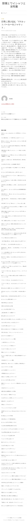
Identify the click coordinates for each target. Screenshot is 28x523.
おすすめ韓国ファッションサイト (8, 370)
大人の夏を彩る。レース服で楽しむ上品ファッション (12, 137)
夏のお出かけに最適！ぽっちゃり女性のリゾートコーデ (13, 288)
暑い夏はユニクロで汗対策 (7, 415)
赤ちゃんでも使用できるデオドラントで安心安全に (12, 505)
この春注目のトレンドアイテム (8, 342)
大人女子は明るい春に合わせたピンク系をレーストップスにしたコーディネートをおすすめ (13, 468)
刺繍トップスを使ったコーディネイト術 (9, 485)
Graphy (16, 520)
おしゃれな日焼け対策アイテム (8, 309)
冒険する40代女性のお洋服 (7, 306)
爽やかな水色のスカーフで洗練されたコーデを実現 (13, 119)
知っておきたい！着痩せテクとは (8, 394)
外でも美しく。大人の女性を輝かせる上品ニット (11, 244)
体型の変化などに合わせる (7, 302)
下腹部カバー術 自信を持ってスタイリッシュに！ (12, 502)
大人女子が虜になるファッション (8, 325)
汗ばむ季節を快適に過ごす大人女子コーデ (10, 432)
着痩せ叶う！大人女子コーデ (7, 401)
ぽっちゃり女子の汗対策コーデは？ (9, 422)
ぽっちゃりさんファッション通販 (8, 339)
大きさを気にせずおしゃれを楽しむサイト (10, 322)
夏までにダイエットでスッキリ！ (8, 442)
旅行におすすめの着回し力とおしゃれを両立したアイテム (13, 319)
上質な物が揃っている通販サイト (8, 312)
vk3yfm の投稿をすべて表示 (7, 104)
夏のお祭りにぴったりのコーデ (8, 315)
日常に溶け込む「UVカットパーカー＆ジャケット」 (12, 332)
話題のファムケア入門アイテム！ (8, 448)
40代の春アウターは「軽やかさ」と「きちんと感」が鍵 (13, 203)
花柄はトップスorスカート (7, 404)
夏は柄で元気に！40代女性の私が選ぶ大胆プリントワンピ (13, 296)
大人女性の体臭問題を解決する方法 (9, 425)
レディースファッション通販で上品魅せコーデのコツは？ (13, 476)
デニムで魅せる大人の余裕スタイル (9, 237)
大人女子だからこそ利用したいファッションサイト (12, 398)
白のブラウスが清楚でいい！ (8, 114)
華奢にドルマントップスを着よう (8, 352)
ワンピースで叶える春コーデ (7, 438)
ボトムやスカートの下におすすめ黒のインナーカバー (12, 429)
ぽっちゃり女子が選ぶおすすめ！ (8, 380)
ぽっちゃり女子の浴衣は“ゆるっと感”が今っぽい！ (12, 172)
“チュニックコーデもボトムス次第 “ (9, 407)
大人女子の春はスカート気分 (7, 445)
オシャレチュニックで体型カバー (8, 345)
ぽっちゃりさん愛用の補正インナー (9, 299)
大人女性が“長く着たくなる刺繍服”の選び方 (10, 164)
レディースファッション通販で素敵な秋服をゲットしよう (13, 479)
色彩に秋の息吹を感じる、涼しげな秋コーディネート (12, 499)
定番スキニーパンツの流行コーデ (8, 452)
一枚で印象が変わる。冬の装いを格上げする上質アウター (13, 241)
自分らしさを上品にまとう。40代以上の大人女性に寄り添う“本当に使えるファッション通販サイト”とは (13, 233)
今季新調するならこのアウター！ (8, 373)
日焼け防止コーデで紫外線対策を (8, 419)
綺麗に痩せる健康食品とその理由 (8, 391)
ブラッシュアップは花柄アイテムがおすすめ (10, 489)
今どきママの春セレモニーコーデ (8, 349)
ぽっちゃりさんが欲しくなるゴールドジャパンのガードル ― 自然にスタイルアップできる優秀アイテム (13, 262)
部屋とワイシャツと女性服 (14, 4)
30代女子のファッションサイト (8, 388)
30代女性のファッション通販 (7, 360)
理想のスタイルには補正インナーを (9, 492)
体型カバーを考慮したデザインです (9, 376)
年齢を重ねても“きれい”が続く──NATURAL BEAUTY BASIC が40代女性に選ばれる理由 (12, 229)
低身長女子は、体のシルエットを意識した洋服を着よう (13, 363)
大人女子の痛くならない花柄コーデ (9, 460)
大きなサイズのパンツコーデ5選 (8, 472)
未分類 (2, 18)
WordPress (10, 520)
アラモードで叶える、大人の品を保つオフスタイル (12, 280)
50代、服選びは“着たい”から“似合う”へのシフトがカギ (13, 220)
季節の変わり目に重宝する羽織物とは (9, 495)
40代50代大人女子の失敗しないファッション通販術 (12, 482)
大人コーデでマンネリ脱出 (7, 366)
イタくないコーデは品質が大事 (8, 435)
